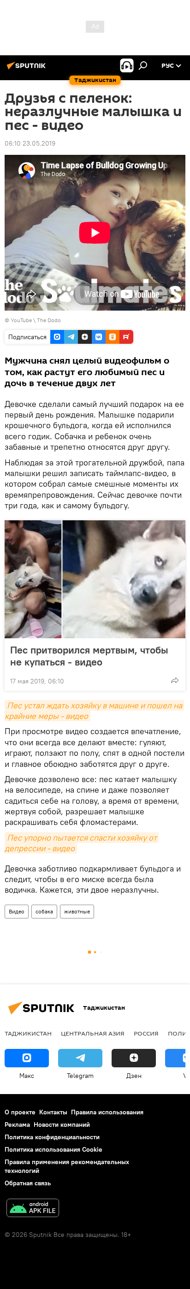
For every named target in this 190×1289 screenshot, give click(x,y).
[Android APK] (32, 1209)
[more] (175, 680)
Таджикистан (28, 1033)
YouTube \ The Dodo (36, 320)
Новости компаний (62, 1124)
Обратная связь (28, 1183)
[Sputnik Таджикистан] (28, 69)
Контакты (53, 1112)
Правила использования (107, 1112)
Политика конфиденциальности (52, 1137)
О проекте (20, 1112)
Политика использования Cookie (53, 1149)
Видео (16, 911)
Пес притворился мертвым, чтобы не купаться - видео (89, 656)
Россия (146, 1033)
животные (77, 911)
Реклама (17, 1124)
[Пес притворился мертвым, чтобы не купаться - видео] (95, 579)
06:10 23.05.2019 (30, 143)
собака (44, 911)
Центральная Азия (93, 1033)
